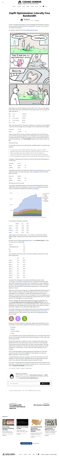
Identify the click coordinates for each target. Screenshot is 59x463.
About (36, 6)
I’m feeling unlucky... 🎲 (26, 443)
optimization (13, 368)
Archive (14, 6)
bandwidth (18, 368)
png (9, 368)
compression (23, 368)
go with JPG (15, 354)
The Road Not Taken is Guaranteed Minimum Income (50, 428)
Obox (55, 454)
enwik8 (10, 232)
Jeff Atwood (27, 19)
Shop (40, 6)
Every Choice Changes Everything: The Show (8, 428)
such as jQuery (35, 188)
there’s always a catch (27, 240)
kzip (25, 235)
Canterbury (11, 230)
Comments (36, 20)
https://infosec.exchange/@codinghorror (28, 378)
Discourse (19, 6)
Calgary (10, 228)
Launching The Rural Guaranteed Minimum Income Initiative (36, 429)
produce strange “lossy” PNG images (31, 351)
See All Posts (36, 443)
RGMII (28, 6)
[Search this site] (2, 2)
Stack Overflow (33, 375)
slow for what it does (13, 255)
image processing (29, 368)
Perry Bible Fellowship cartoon (31, 30)
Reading (32, 6)
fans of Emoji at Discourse (36, 170)
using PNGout (22, 24)
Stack (24, 6)
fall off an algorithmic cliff (20, 284)
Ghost (47, 454)
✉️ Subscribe (45, 383)
